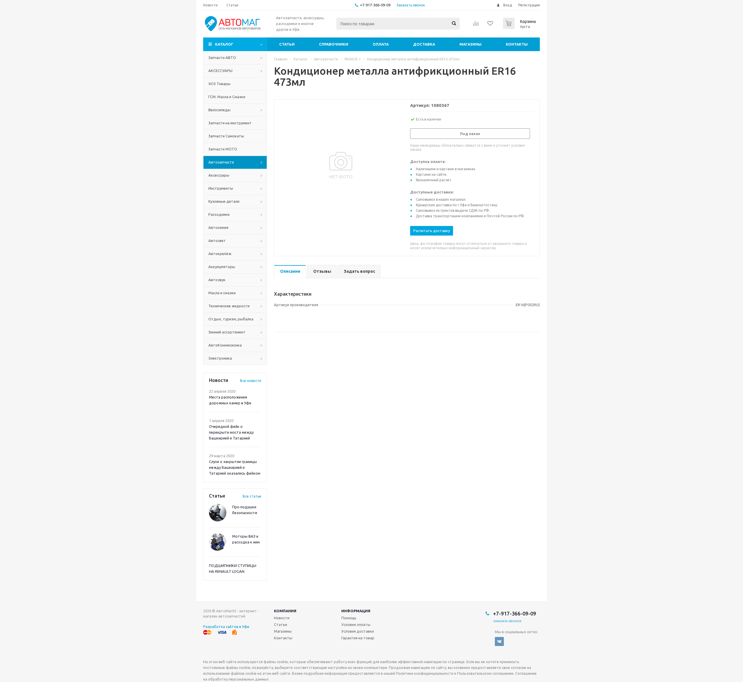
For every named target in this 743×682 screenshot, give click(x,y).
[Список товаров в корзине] (520, 27)
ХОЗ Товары (219, 84)
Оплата (381, 44)
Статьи (287, 44)
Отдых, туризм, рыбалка (230, 319)
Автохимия (218, 227)
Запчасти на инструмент (230, 123)
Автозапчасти (221, 162)
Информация (355, 611)
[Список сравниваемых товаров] (476, 25)
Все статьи (252, 496)
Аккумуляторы (221, 267)
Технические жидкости (229, 306)
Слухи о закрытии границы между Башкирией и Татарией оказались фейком (234, 467)
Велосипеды (219, 110)
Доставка (424, 44)
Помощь (348, 618)
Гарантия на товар (357, 638)
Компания (285, 611)
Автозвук (217, 280)
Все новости (250, 381)
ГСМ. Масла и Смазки (226, 97)
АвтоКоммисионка (225, 345)
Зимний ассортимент (227, 332)
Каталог (224, 44)
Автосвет (217, 240)
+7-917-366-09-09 (375, 5)
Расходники (219, 214)
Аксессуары (218, 175)
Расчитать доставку (431, 231)
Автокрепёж (219, 254)
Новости (281, 618)
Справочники (333, 44)
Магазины (470, 44)
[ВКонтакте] (499, 641)
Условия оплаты (355, 624)
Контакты (517, 44)
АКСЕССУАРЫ (220, 71)
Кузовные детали (223, 201)
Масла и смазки (222, 293)
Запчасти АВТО (222, 57)
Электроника (220, 358)
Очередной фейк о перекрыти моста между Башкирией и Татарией (231, 432)
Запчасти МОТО (222, 149)
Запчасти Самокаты (226, 136)
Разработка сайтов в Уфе (226, 626)
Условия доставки (357, 631)
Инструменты (220, 188)
